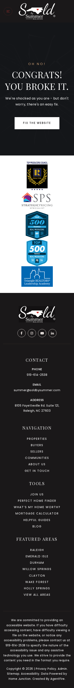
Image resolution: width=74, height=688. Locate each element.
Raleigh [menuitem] (37, 550)
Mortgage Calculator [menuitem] (37, 513)
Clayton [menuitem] (37, 576)
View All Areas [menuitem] (37, 595)
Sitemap (13, 674)
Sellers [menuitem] (37, 451)
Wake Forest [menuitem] (37, 582)
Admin (62, 669)
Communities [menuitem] (37, 458)
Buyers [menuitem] (37, 445)
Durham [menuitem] (37, 563)
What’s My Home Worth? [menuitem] (37, 507)
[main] (37, 89)
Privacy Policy (46, 669)
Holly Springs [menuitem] (37, 588)
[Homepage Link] (37, 11)
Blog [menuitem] (37, 526)
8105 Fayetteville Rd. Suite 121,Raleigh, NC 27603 (37, 408)
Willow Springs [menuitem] (37, 569)
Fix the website (37, 123)
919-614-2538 (37, 375)
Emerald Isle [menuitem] (37, 556)
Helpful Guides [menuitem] (37, 520)
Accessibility (30, 674)
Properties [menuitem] (37, 439)
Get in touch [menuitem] (37, 471)
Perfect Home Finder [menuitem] (37, 501)
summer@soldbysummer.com (37, 390)
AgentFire (57, 679)
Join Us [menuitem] (37, 494)
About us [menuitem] (37, 464)
